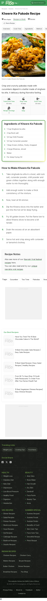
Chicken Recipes (9, 555)
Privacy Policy (8, 590)
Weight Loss (7, 450)
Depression (7, 488)
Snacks (11, 9)
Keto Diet (6, 484)
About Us (19, 590)
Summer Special (33, 510)
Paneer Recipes (9, 521)
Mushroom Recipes (10, 525)
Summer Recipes (33, 514)
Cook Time (17, 29)
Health (5, 472)
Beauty (29, 472)
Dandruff (30, 491)
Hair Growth (31, 484)
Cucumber (14, 279)
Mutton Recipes (9, 561)
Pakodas (36, 279)
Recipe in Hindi (19, 19)
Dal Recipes (7, 533)
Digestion (6, 499)
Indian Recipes (9, 551)
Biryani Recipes (25, 561)
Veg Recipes (7, 510)
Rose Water (31, 480)
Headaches (7, 503)
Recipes (4, 9)
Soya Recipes (8, 529)
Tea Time (25, 279)
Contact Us (22, 593)
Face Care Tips (33, 533)
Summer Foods (32, 517)
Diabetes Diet (8, 480)
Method (39, 29)
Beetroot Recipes (10, 541)
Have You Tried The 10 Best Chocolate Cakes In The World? (27, 338)
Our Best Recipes (11, 332)
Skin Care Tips (32, 529)
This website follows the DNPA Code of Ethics (23, 581)
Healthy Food (8, 495)
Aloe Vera (30, 476)
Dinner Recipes (9, 514)
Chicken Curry (25, 555)
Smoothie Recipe (33, 537)
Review (32, 19)
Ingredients (29, 29)
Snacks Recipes (9, 544)
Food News (32, 450)
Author (38, 590)
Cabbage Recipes (10, 537)
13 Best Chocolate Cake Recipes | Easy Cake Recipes (28, 351)
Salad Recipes (8, 517)
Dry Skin (30, 488)
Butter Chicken (8, 566)
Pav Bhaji (24, 572)
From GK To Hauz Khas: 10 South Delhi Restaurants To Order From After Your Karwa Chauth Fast (27, 378)
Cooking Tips (20, 450)
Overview (6, 29)
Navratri (27, 259)
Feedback (29, 590)
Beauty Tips (31, 499)
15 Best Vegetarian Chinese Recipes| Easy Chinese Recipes (29, 390)
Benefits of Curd (33, 525)
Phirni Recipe (32, 541)
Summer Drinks (32, 521)
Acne (29, 503)
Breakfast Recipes (10, 572)
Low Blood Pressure (11, 491)
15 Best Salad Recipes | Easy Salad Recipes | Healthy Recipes (28, 364)
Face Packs (31, 495)
